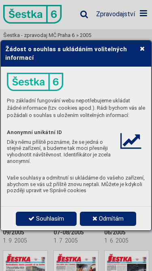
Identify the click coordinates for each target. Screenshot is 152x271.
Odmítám (110, 218)
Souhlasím (49, 218)
